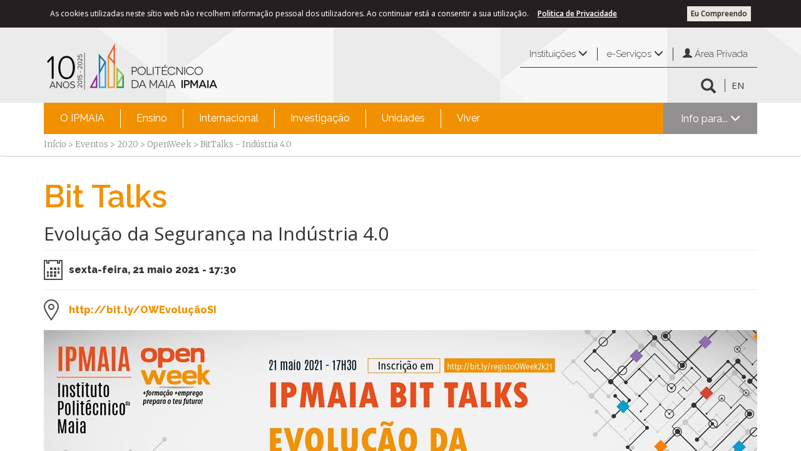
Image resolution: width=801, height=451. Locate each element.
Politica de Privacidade (577, 13)
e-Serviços (630, 54)
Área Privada (720, 54)
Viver (468, 118)
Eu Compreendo (719, 13)
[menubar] (270, 118)
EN (738, 85)
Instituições (553, 54)
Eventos (91, 144)
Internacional (228, 118)
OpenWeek (169, 144)
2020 (127, 144)
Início (55, 144)
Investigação (320, 118)
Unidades (403, 118)
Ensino (151, 118)
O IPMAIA (82, 118)
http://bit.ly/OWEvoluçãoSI (143, 310)
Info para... (705, 119)
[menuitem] (82, 118)
